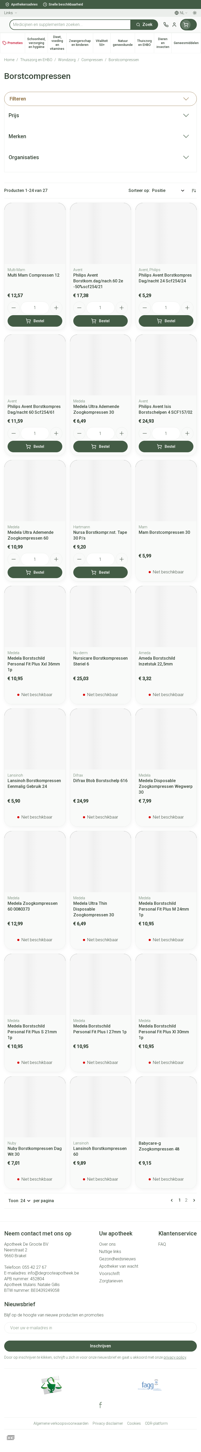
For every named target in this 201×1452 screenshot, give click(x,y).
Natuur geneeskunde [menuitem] (124, 43)
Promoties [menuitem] (15, 43)
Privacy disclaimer (108, 1423)
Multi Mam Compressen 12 (33, 275)
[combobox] (70, 24)
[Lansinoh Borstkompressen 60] (100, 1107)
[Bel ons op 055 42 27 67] (166, 24)
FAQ (162, 1244)
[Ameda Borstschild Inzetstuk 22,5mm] (166, 616)
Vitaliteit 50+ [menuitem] (103, 43)
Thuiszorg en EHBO (36, 60)
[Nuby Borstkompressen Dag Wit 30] (34, 1107)
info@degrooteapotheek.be (53, 1273)
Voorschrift (109, 1273)
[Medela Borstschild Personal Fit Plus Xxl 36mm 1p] (34, 616)
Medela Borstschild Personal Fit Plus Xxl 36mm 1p (34, 664)
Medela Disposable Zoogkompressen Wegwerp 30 (166, 786)
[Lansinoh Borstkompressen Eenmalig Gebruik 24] (34, 739)
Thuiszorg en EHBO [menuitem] (145, 43)
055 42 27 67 (34, 1267)
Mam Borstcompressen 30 (164, 532)
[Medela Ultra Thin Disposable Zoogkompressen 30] (100, 861)
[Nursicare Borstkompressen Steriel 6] (100, 616)
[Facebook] (100, 1405)
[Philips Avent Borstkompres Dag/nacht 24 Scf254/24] (166, 233)
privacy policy (175, 1357)
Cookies (134, 1423)
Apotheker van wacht (118, 1266)
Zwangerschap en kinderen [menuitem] (81, 43)
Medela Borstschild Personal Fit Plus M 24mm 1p (164, 909)
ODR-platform (156, 1423)
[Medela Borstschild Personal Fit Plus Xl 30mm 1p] (166, 984)
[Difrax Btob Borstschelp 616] (100, 739)
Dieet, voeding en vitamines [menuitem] (58, 43)
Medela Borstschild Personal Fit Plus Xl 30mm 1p (164, 1032)
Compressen (92, 60)
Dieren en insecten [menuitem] (164, 43)
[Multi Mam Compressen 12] (34, 233)
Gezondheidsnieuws (117, 1258)
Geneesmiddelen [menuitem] (187, 44)
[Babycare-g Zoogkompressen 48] (166, 1107)
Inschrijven (100, 1345)
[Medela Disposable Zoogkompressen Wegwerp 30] (166, 739)
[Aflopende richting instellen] (194, 190)
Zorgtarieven (111, 1280)
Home (9, 60)
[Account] (174, 24)
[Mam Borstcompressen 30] (166, 490)
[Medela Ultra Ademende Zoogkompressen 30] (100, 365)
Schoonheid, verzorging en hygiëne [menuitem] (37, 43)
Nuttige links (110, 1251)
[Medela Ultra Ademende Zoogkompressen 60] (34, 490)
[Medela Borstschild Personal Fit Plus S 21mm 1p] (34, 984)
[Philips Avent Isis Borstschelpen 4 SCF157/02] (166, 365)
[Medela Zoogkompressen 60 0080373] (34, 861)
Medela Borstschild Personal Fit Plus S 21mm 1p (32, 1032)
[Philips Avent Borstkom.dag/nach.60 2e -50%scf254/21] (100, 233)
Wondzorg (67, 60)
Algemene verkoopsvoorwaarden (61, 1423)
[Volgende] (193, 1200)
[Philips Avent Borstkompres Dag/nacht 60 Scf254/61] (34, 365)
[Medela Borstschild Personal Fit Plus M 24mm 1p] (166, 861)
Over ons (107, 1244)
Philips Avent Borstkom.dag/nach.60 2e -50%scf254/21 (98, 281)
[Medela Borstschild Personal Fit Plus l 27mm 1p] (100, 984)
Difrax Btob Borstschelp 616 (100, 780)
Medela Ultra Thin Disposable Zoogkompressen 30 (93, 909)
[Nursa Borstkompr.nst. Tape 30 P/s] (100, 490)
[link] (172, 1200)
